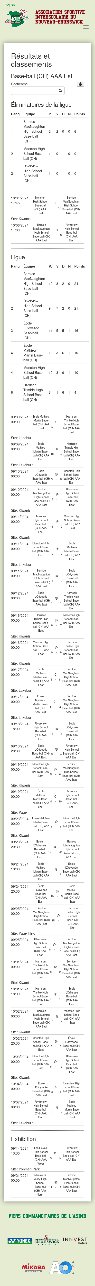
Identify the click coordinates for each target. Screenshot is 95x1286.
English (9, 4)
